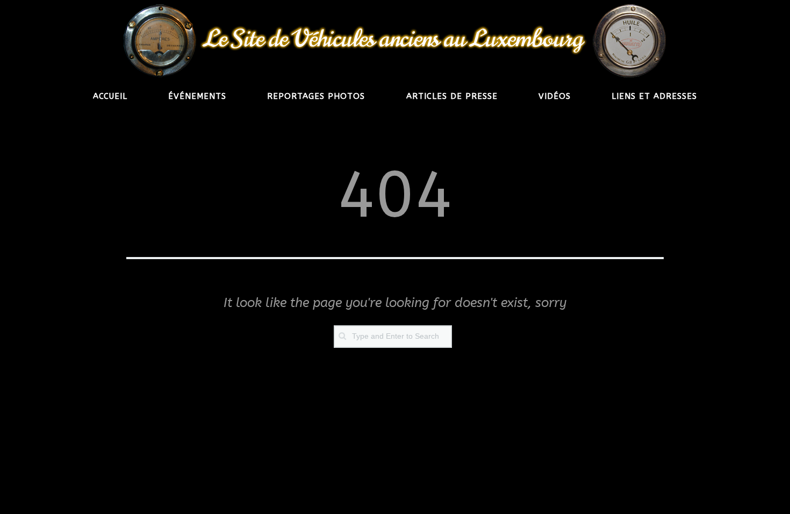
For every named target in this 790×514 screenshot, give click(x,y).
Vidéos (554, 96)
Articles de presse (452, 96)
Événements (197, 96)
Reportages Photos (316, 96)
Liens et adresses (654, 96)
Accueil (110, 96)
